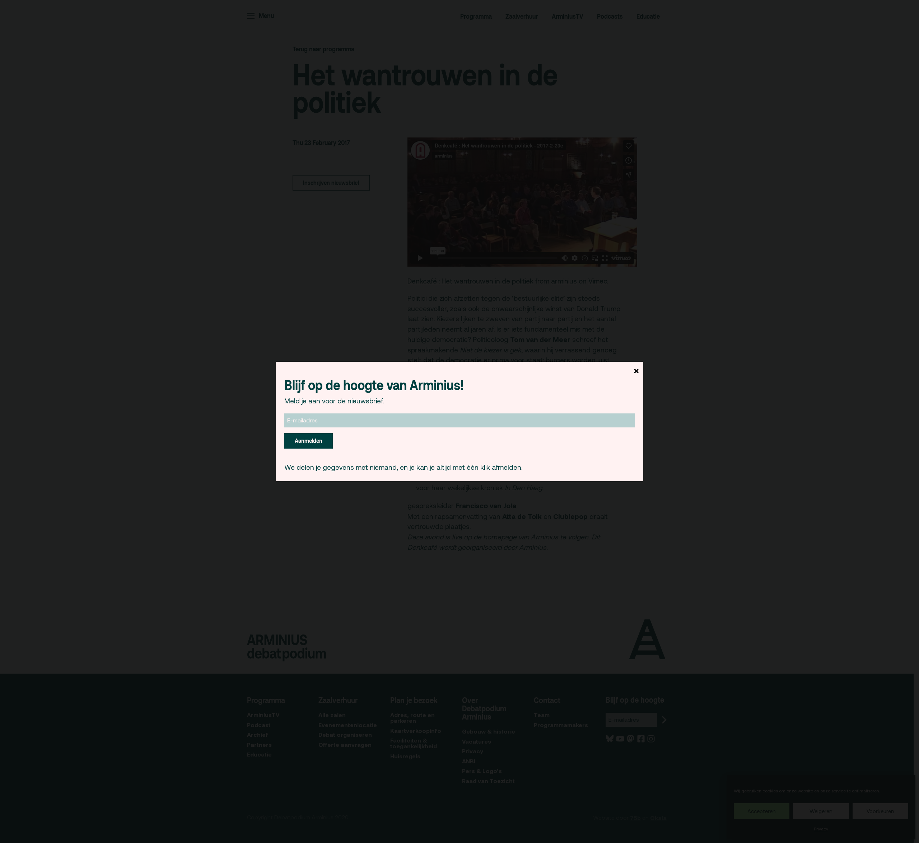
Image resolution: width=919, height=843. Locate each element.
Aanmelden (308, 440)
